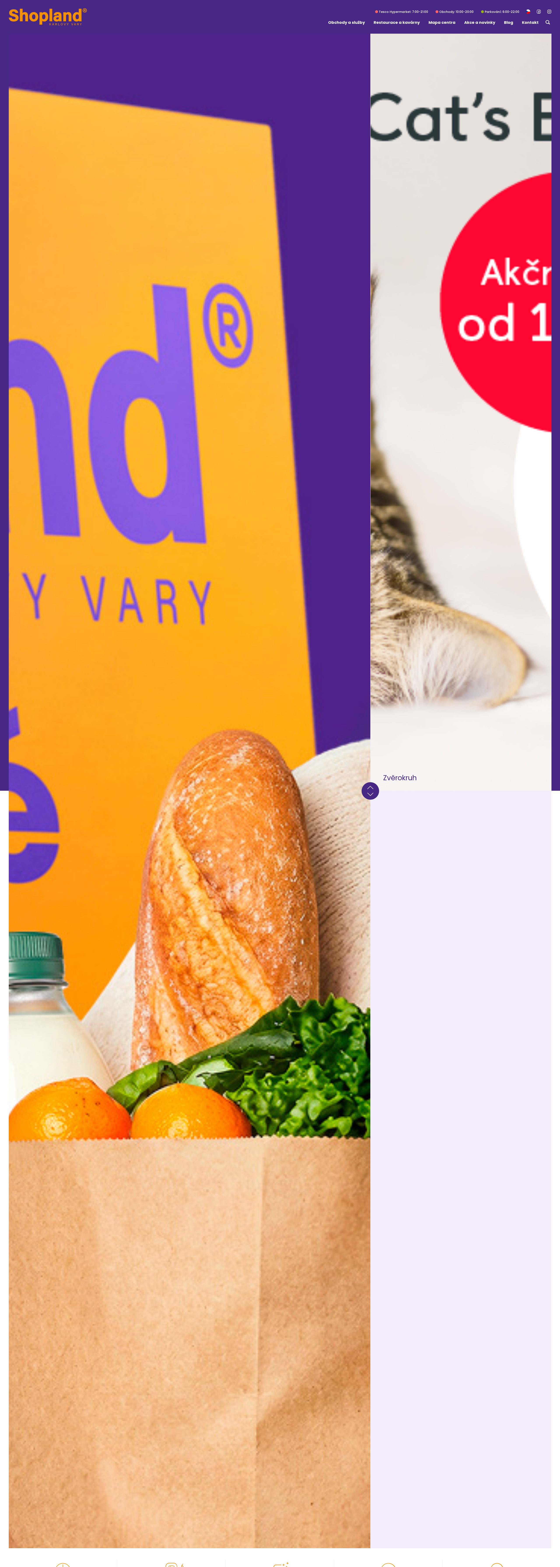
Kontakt (530, 22)
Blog (508, 22)
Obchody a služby (346, 22)
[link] (539, 12)
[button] (528, 11)
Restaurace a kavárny (397, 22)
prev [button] (370, 786)
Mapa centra (442, 22)
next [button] (370, 795)
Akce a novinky (479, 22)
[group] (189, 790)
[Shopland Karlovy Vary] (48, 16)
